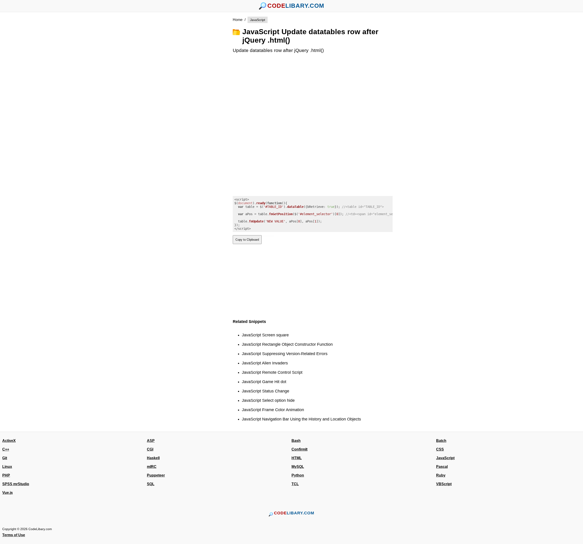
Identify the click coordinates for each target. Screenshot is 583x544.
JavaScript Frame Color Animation (273, 409)
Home (238, 20)
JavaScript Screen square (265, 335)
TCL (295, 484)
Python (298, 475)
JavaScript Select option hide (268, 400)
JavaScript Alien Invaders (265, 363)
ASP (151, 441)
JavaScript (257, 20)
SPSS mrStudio (15, 484)
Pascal (442, 467)
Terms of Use (13, 535)
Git (4, 458)
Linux (7, 467)
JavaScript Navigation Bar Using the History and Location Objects (301, 419)
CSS (440, 449)
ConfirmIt (299, 449)
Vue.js (7, 493)
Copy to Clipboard (247, 239)
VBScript (444, 484)
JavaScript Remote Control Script (272, 372)
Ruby (440, 475)
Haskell (153, 458)
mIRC (151, 467)
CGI (150, 449)
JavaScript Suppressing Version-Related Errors (284, 353)
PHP (6, 475)
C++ (5, 449)
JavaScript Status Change (265, 391)
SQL (150, 484)
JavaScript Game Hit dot (264, 381)
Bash (296, 441)
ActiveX (9, 441)
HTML (297, 458)
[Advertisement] (207, 85)
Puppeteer (156, 475)
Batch (441, 441)
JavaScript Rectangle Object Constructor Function (287, 344)
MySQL (298, 467)
